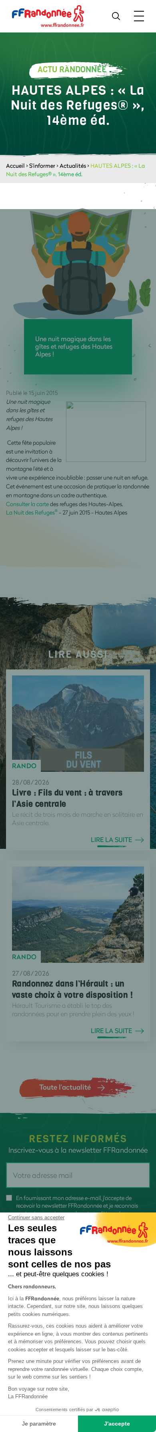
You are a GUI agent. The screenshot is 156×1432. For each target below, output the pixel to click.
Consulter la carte (27, 504)
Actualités (73, 165)
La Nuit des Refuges (32, 512)
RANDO (24, 765)
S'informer (42, 165)
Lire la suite (111, 839)
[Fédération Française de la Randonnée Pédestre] (48, 15)
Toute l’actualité (65, 1087)
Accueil (15, 165)
